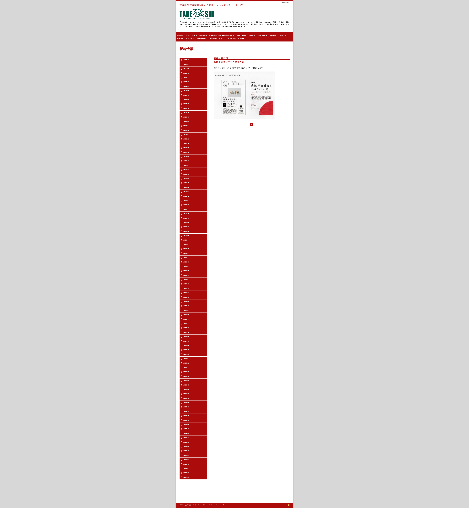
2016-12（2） (188, 363)
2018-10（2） (188, 297)
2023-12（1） (188, 108)
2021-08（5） (188, 178)
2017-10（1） (188, 332)
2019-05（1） (188, 271)
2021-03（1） (188, 191)
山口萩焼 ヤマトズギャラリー (196, 505)
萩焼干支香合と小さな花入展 (229, 62)
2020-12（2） (188, 205)
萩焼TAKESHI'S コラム (185, 39)
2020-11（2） (188, 209)
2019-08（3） (188, 262)
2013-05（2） (188, 455)
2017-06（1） (188, 345)
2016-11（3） (188, 367)
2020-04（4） (188, 240)
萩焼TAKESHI (202, 39)
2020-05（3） (188, 235)
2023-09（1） (188, 117)
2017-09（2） (188, 336)
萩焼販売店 (273, 35)
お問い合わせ (262, 35)
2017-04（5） (188, 354)
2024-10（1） (188, 82)
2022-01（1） (188, 165)
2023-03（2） (188, 130)
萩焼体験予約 (241, 35)
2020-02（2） (188, 249)
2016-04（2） (188, 389)
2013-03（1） (188, 464)
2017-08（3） (188, 341)
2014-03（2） (188, 429)
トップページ (231, 39)
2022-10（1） (188, 143)
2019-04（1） (188, 275)
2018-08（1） (188, 306)
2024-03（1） (188, 104)
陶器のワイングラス (217, 39)
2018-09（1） (188, 301)
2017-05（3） (188, 350)
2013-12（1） (188, 437)
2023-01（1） (188, 134)
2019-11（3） (188, 257)
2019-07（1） (188, 266)
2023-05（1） (188, 121)
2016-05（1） (188, 385)
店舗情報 (252, 35)
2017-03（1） (188, 358)
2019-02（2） (188, 284)
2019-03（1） (188, 279)
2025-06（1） (188, 68)
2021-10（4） (188, 174)
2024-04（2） (188, 99)
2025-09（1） (188, 64)
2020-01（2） (188, 253)
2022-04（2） (188, 156)
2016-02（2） (188, 394)
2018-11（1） (188, 292)
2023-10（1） (188, 112)
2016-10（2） (188, 372)
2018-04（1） (188, 319)
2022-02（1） (188, 161)
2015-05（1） (188, 402)
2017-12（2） (188, 323)
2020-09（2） (188, 218)
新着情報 (180, 35)
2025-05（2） (188, 73)
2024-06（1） (188, 90)
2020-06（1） (188, 231)
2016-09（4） (188, 376)
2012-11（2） (188, 473)
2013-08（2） (188, 451)
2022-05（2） (188, 152)
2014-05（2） (188, 424)
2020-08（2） (188, 222)
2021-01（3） (188, 200)
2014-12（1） (188, 411)
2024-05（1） (188, 95)
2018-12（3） (188, 288)
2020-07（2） (188, 227)
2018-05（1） (188, 314)
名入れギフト (243, 39)
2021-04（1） (188, 187)
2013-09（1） (188, 446)
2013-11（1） (188, 442)
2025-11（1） (188, 60)
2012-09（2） (188, 477)
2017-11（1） (188, 328)
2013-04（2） (188, 459)
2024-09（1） (188, 86)
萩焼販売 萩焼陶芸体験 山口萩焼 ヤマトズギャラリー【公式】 (212, 5)
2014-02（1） (188, 433)
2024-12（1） (188, 77)
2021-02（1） (188, 196)
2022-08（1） (188, 148)
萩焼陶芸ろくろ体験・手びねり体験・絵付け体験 (216, 35)
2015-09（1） (188, 398)
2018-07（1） (188, 310)
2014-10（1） (188, 415)
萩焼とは (283, 35)
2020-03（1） (188, 244)
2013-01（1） (188, 468)
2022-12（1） (188, 139)
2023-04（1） (188, 126)
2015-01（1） (188, 407)
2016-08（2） (188, 380)
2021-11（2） (188, 169)
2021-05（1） (188, 183)
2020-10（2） (188, 213)
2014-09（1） (188, 420)
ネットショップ (191, 35)
